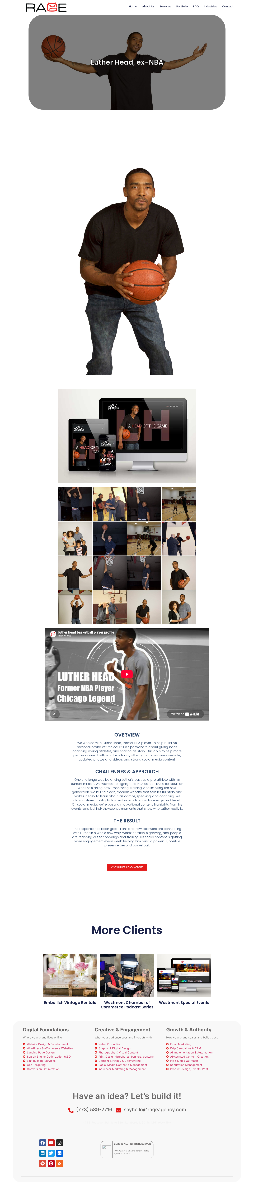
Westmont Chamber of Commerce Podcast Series (127, 1005)
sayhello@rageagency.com (155, 1109)
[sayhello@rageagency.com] (118, 1110)
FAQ (196, 6)
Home (133, 6)
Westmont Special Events (184, 1002)
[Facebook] (42, 1142)
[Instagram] (59, 1142)
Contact (228, 6)
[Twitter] (51, 1153)
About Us (148, 6)
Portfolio (182, 6)
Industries (210, 6)
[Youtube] (51, 1142)
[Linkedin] (42, 1153)
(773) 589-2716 (94, 1109)
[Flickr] (59, 1153)
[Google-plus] (42, 1163)
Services (165, 6)
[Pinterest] (51, 1163)
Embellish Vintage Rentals (70, 1002)
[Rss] (59, 1163)
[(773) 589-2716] (71, 1110)
